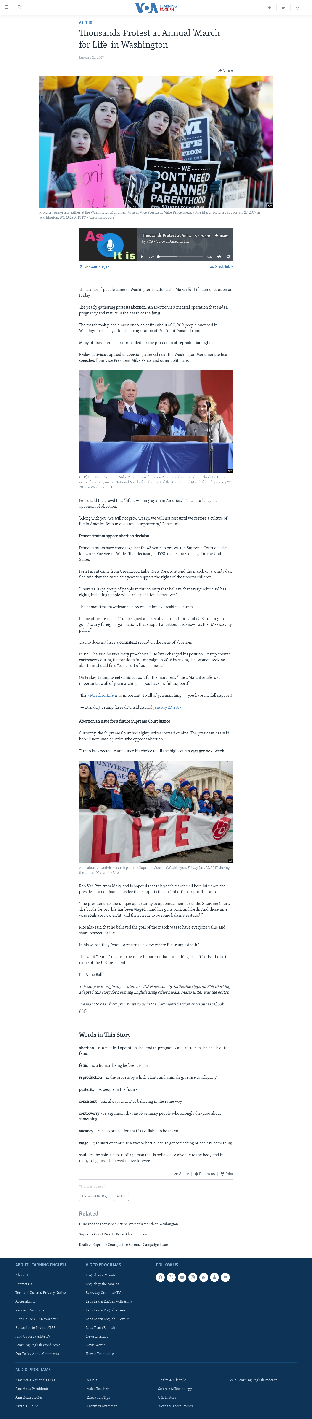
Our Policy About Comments (37, 1354)
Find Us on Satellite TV (32, 1336)
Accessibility (25, 1301)
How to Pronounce (100, 1354)
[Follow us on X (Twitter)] (171, 1277)
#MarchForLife (100, 696)
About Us (22, 1275)
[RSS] (203, 1277)
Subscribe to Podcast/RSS (35, 1328)
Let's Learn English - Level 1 (107, 1310)
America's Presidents (32, 1389)
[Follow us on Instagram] (192, 1277)
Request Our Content (31, 1310)
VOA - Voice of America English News (175, 242)
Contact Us (23, 1284)
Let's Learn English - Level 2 (107, 1319)
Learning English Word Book (37, 1345)
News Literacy (97, 1336)
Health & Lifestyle (172, 1380)
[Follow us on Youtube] (182, 1277)
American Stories (29, 1398)
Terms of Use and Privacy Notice (40, 1293)
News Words (96, 1345)
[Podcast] (214, 1277)
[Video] (284, 7)
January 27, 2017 (167, 708)
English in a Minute (101, 1275)
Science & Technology (175, 1389)
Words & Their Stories (175, 1406)
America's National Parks (35, 1380)
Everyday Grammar (102, 1406)
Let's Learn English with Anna (109, 1301)
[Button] (225, 70)
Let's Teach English (100, 1328)
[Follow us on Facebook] (160, 1277)
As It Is (85, 23)
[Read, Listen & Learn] (298, 7)
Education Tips (98, 1398)
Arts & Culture (26, 1406)
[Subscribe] (225, 1277)
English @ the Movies (102, 1284)
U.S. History (167, 1398)
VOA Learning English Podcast (253, 1380)
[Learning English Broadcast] (270, 7)
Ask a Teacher (98, 1389)
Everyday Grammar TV (103, 1293)
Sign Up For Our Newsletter (36, 1319)
